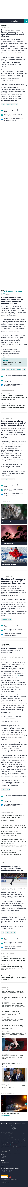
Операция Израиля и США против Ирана (11, 292)
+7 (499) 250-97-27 (20, 1147)
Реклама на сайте (5, 1125)
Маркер (2, 1159)
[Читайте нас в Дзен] (2, 1171)
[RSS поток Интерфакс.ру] (9, 1171)
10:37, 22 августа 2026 (6, 294)
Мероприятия (13, 1125)
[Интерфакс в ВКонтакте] (7, 1171)
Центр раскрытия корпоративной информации (10, 1168)
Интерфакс (14, 21)
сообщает (17, 675)
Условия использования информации (9, 1179)
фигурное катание (10, 932)
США (3, 789)
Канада (8, 789)
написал (19, 459)
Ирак (7, 369)
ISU (3, 932)
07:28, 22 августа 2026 (6, 132)
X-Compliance (3, 1156)
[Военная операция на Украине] (14, 1111)
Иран (3, 369)
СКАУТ (2, 1157)
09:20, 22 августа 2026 (6, 576)
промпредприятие (6, 217)
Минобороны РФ (6, 619)
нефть (23, 369)
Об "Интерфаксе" (10, 1123)
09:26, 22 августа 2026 (6, 418)
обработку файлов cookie (12, 1144)
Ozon (15, 214)
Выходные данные (5, 1181)
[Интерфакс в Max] (11, 1171)
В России (4, 26)
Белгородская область (8, 479)
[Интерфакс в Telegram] (5, 1171)
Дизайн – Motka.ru (5, 1182)
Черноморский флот (11, 104)
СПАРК (2, 1154)
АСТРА (2, 1160)
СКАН (2, 1165)
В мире (3, 290)
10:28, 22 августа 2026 (6, 864)
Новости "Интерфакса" (5, 1164)
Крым (3, 104)
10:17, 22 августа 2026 (6, 645)
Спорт (3, 862)
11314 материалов (5, 1115)
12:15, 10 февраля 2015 (6, 27)
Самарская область (7, 214)
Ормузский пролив (15, 369)
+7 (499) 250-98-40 (9, 1147)
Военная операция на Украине (11, 131)
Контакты (3, 1123)
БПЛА (14, 217)
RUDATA (2, 1166)
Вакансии (24, 1123)
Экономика (5, 644)
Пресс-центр (18, 1123)
